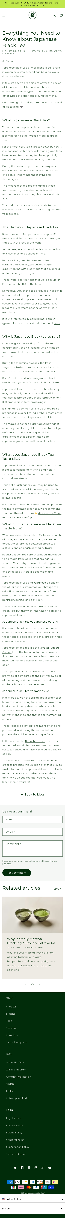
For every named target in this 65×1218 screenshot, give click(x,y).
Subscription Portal (17, 1098)
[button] (3, 15)
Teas (9, 1021)
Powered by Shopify (38, 1193)
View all (58, 889)
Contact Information (18, 1076)
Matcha (11, 1013)
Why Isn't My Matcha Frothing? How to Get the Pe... (32, 941)
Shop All (11, 1006)
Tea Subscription (16, 1042)
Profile (10, 1091)
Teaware (11, 1028)
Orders (10, 1084)
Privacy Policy (14, 1125)
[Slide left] (25, 984)
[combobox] (32, 1199)
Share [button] (9, 61)
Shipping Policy (15, 1139)
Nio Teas (28, 1193)
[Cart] (61, 15)
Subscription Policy (17, 1147)
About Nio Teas (15, 1062)
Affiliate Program (16, 1069)
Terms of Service (16, 1154)
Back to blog (34, 794)
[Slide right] (39, 984)
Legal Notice (13, 1118)
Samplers (12, 1035)
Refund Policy (14, 1132)
